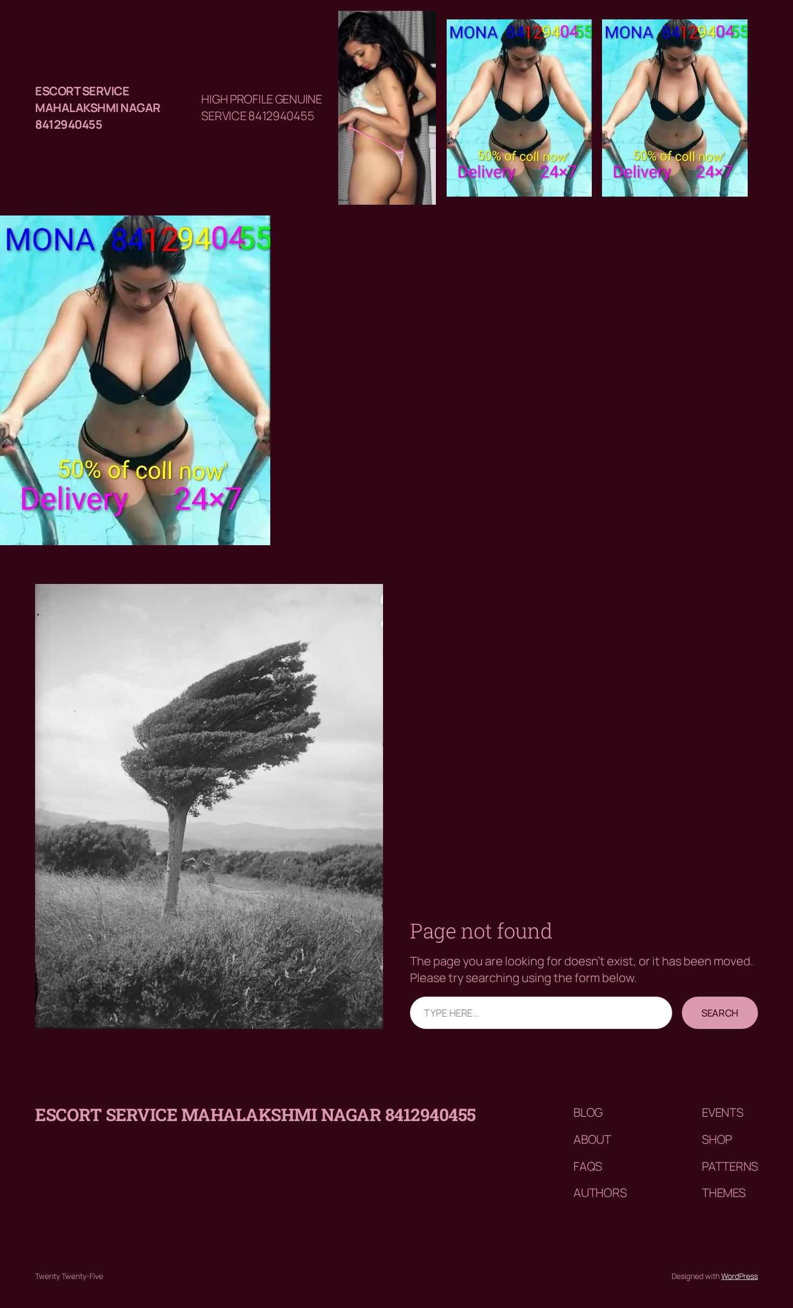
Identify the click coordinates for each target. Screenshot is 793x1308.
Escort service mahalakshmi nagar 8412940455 (98, 108)
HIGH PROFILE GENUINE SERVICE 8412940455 (261, 107)
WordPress (739, 1276)
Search (720, 1012)
